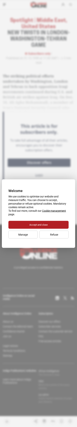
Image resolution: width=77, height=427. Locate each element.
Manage (23, 234)
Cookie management (54, 210)
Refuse (54, 234)
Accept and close (38, 224)
